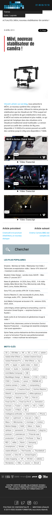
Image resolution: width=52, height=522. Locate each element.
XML (19, 463)
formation (39, 402)
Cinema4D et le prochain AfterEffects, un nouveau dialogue (12, 236)
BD (27, 373)
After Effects (29, 361)
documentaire (20, 394)
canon (25, 381)
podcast (8, 434)
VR (22, 459)
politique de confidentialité (16, 507)
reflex (14, 442)
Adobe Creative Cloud (32, 357)
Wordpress (9, 463)
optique (8, 430)
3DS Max (14, 353)
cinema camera (11, 385)
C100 (35, 377)
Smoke (21, 447)
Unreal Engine (30, 455)
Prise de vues (34, 434)
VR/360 (30, 459)
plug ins (42, 430)
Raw (38, 438)
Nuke (38, 426)
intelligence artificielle (13, 414)
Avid (35, 369)
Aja (39, 361)
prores (20, 438)
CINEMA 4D (36, 381)
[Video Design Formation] (15, 5)
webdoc (39, 459)
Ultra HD (18, 455)
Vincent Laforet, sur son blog (15, 104)
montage (30, 422)
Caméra (16, 381)
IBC (26, 410)
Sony (30, 447)
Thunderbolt (39, 451)
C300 (43, 377)
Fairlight (8, 398)
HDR (41, 406)
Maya (7, 422)
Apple (15, 365)
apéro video (25, 365)
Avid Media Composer (14, 373)
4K (23, 353)
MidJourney (18, 422)
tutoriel (8, 455)
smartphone (10, 447)
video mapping (11, 459)
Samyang (32, 442)
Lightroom (17, 418)
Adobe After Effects (12, 357)
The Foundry (26, 451)
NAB (22, 426)
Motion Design (11, 426)
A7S (35, 353)
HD (34, 406)
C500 (7, 381)
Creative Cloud (24, 389)
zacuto (27, 463)
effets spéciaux (35, 394)
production (9, 438)
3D (6, 353)
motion (40, 422)
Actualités (8, 20)
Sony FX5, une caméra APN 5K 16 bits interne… (22, 291)
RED (7, 442)
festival (18, 398)
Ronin (22, 442)
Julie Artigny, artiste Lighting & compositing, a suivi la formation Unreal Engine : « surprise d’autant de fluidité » (24, 310)
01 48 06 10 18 (42, 5)
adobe (43, 353)
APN (7, 365)
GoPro (26, 406)
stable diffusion (11, 451)
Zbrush (36, 463)
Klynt (7, 418)
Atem (36, 365)
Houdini (8, 410)
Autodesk (25, 369)
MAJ (37, 418)
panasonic (19, 430)
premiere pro (20, 434)
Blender (27, 377)
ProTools (29, 438)
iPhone (42, 414)
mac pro (28, 418)
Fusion (18, 406)
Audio (16, 369)
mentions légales (41, 507)
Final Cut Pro (10, 402)
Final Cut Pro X (25, 402)
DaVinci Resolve (40, 389)
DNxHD (8, 394)
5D (29, 353)
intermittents (31, 414)
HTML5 (18, 410)
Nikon (30, 426)
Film (26, 398)
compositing (34, 385)
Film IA (35, 398)
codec (23, 385)
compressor (10, 389)
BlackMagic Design (12, 377)
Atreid (7, 369)
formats (8, 406)
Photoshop (31, 430)
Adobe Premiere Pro (13, 361)
